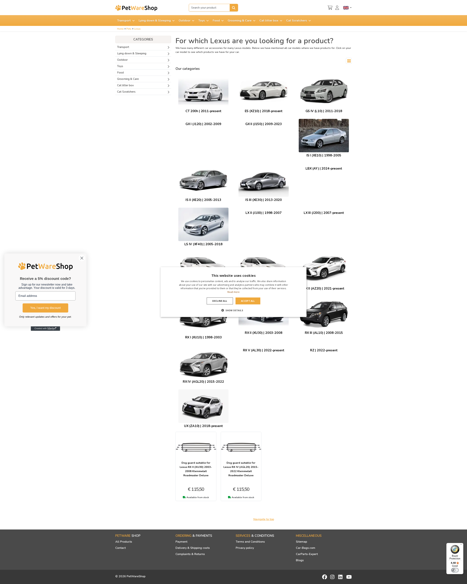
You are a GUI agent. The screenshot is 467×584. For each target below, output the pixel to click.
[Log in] (337, 7)
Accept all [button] (248, 300)
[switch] (455, 570)
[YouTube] (349, 577)
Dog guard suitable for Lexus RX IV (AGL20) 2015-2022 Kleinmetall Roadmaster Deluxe (240, 469)
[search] (234, 7)
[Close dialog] (82, 258)
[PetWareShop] (136, 8)
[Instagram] (333, 577)
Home (120, 28)
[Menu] (461, 545)
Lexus (137, 28)
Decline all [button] (219, 300)
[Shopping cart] (330, 7)
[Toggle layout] (349, 61)
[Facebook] (325, 577)
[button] (233, 310)
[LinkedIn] (341, 577)
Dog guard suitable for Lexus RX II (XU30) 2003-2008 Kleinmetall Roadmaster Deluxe (196, 469)
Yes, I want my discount (45, 307)
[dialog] (233, 292)
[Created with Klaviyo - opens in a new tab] (45, 328)
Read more (233, 292)
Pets (128, 28)
